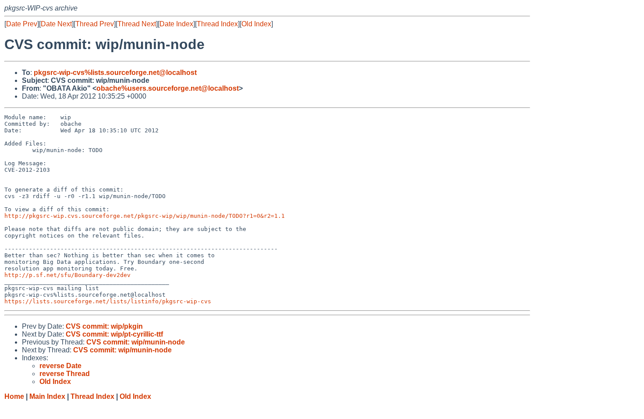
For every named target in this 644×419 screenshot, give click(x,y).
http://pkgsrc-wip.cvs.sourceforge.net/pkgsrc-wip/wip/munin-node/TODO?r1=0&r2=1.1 (144, 216)
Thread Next (136, 24)
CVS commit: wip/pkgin (104, 326)
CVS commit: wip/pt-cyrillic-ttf (114, 334)
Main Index (47, 396)
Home (14, 396)
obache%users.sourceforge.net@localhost (167, 88)
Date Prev (21, 24)
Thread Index (217, 24)
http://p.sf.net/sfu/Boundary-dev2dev (67, 275)
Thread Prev (94, 24)
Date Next (56, 24)
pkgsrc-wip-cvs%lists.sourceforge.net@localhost (115, 72)
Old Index (256, 24)
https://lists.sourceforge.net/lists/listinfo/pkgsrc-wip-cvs (107, 301)
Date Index (176, 24)
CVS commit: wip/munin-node (135, 342)
